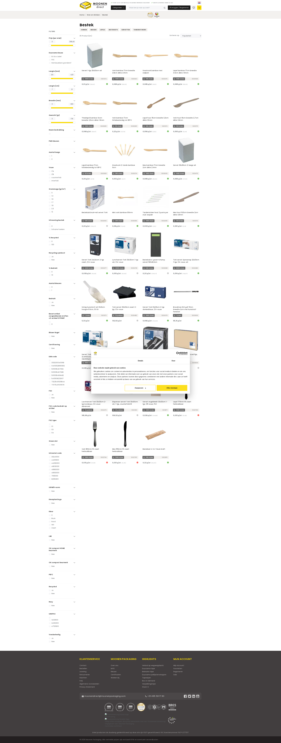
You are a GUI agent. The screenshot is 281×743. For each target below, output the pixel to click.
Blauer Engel (54, 332)
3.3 (52, 209)
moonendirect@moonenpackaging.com (105, 696)
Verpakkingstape (149, 684)
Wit (52, 525)
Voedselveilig (54, 634)
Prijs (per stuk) (55, 38)
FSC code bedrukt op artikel (58, 407)
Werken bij (115, 678)
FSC (53, 60)
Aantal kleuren (55, 283)
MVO (113, 668)
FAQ (81, 681)
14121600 (54, 620)
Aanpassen (139, 388)
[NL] (199, 2)
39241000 (55, 457)
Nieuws (113, 671)
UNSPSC (52, 614)
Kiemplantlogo (55, 499)
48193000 (55, 473)
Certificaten (116, 675)
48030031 (55, 466)
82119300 (55, 479)
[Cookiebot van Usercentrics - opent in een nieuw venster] (177, 353)
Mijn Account (178, 665)
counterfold (56, 177)
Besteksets (113, 30)
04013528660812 (58, 366)
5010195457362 (57, 369)
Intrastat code (55, 453)
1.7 (52, 202)
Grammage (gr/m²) (57, 189)
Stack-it (145, 687)
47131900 (55, 626)
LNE (50, 536)
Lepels (102, 30)
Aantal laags (54, 152)
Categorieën (117, 8)
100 (52, 244)
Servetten (126, 30)
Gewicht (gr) (54, 115)
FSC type (52, 420)
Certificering (54, 344)
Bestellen (83, 668)
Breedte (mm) (55, 100)
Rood (53, 521)
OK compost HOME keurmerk (57, 549)
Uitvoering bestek (56, 220)
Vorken (84, 30)
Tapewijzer (146, 678)
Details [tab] (140, 361)
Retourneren (85, 675)
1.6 (52, 199)
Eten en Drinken (93, 15)
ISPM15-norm (54, 487)
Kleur (51, 511)
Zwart (53, 528)
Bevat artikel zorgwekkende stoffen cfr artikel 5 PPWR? (58, 316)
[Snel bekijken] (107, 43)
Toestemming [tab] (107, 361)
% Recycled (54, 238)
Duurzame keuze (56, 53)
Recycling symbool (57, 253)
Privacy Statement (87, 687)
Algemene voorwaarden (89, 684)
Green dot (53, 441)
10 (52, 275)
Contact (83, 665)
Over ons (114, 665)
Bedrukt (52, 298)
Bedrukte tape (148, 671)
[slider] (50, 45)
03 (52, 429)
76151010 (54, 476)
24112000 (55, 623)
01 (52, 426)
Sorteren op (174, 35)
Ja (52, 257)
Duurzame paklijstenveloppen (154, 675)
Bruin (53, 518)
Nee (53, 260)
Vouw (51, 167)
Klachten (83, 678)
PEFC (51, 574)
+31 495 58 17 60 (155, 696)
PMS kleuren (54, 141)
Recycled (53, 587)
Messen (93, 30)
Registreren (178, 671)
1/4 (52, 171)
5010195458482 (57, 375)
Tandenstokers (140, 30)
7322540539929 (57, 385)
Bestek (105, 15)
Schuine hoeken (58, 229)
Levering (83, 671)
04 (52, 433)
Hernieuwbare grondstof (61, 63)
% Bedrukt (53, 268)
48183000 (55, 469)
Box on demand (148, 681)
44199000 (55, 463)
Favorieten (177, 668)
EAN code (53, 357)
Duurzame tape (148, 668)
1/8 (52, 174)
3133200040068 (57, 363)
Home (82, 15)
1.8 (52, 205)
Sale (175, 675)
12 (52, 212)
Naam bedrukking (56, 130)
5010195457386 (57, 372)
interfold (55, 181)
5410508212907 (57, 378)
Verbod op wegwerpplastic (153, 665)
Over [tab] (173, 361)
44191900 (55, 460)
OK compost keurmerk (58, 562)
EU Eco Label (56, 56)
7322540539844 (58, 382)
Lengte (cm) (54, 86)
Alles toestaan (172, 388)
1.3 (52, 196)
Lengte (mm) (54, 71)
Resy (51, 602)
